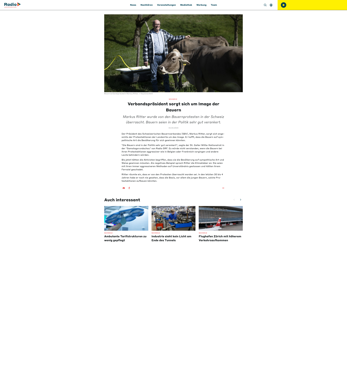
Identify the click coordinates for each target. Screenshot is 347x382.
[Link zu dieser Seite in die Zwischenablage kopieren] (223, 188)
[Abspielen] (283, 5)
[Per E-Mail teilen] (124, 188)
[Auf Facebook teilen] (129, 188)
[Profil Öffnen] (271, 5)
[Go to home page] (12, 5)
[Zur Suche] (265, 5)
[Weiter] (240, 199)
